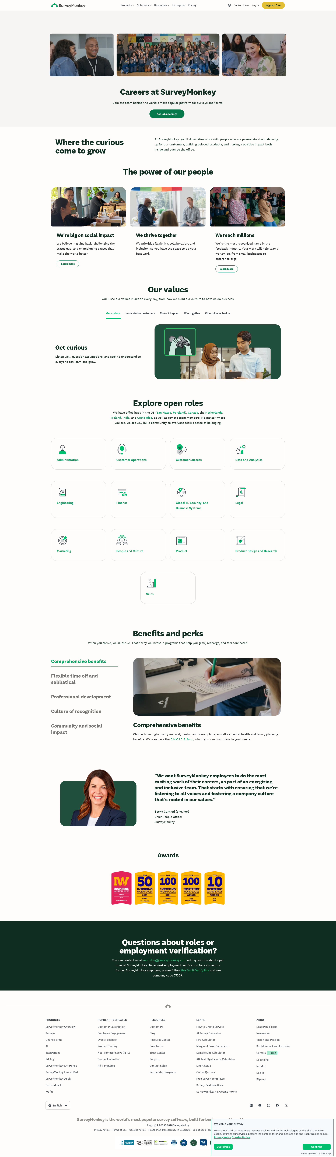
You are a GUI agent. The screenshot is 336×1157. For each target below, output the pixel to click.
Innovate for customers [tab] (140, 313)
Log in (255, 5)
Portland (179, 413)
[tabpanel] (168, 351)
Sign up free (273, 5)
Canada (193, 413)
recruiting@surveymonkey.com (164, 960)
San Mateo (164, 413)
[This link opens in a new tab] (251, 1105)
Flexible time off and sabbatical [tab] (74, 679)
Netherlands (213, 413)
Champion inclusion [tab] (217, 313)
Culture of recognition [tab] (76, 711)
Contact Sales (241, 5)
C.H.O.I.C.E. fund (181, 739)
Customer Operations (131, 460)
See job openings (167, 114)
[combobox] (58, 1105)
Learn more (68, 263)
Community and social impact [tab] (76, 729)
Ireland (116, 418)
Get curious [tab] (113, 313)
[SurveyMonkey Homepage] (68, 6)
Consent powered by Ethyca (314, 1153)
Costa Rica (144, 418)
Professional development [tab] (81, 696)
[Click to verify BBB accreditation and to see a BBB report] (126, 1144)
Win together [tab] (192, 313)
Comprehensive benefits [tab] (79, 661)
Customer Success (189, 460)
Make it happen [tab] (169, 313)
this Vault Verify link (195, 970)
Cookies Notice (241, 1137)
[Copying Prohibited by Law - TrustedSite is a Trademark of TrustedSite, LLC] (161, 1144)
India (126, 418)
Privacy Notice (222, 1137)
